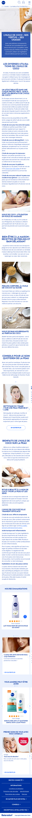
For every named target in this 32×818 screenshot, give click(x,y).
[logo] (3, 2)
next (29, 409)
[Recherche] (19, 2)
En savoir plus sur (15, 799)
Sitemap (24, 794)
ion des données (10, 791)
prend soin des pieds (12, 168)
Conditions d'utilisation (16, 788)
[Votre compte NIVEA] (23, 2)
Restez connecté (16, 780)
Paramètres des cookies (12, 794)
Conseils (6, 6)
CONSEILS (15, 804)
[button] (25, 616)
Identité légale (24, 791)
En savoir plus (16, 427)
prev (3, 409)
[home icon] (2, 6)
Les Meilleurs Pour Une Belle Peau (19, 6)
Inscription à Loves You (16, 810)
